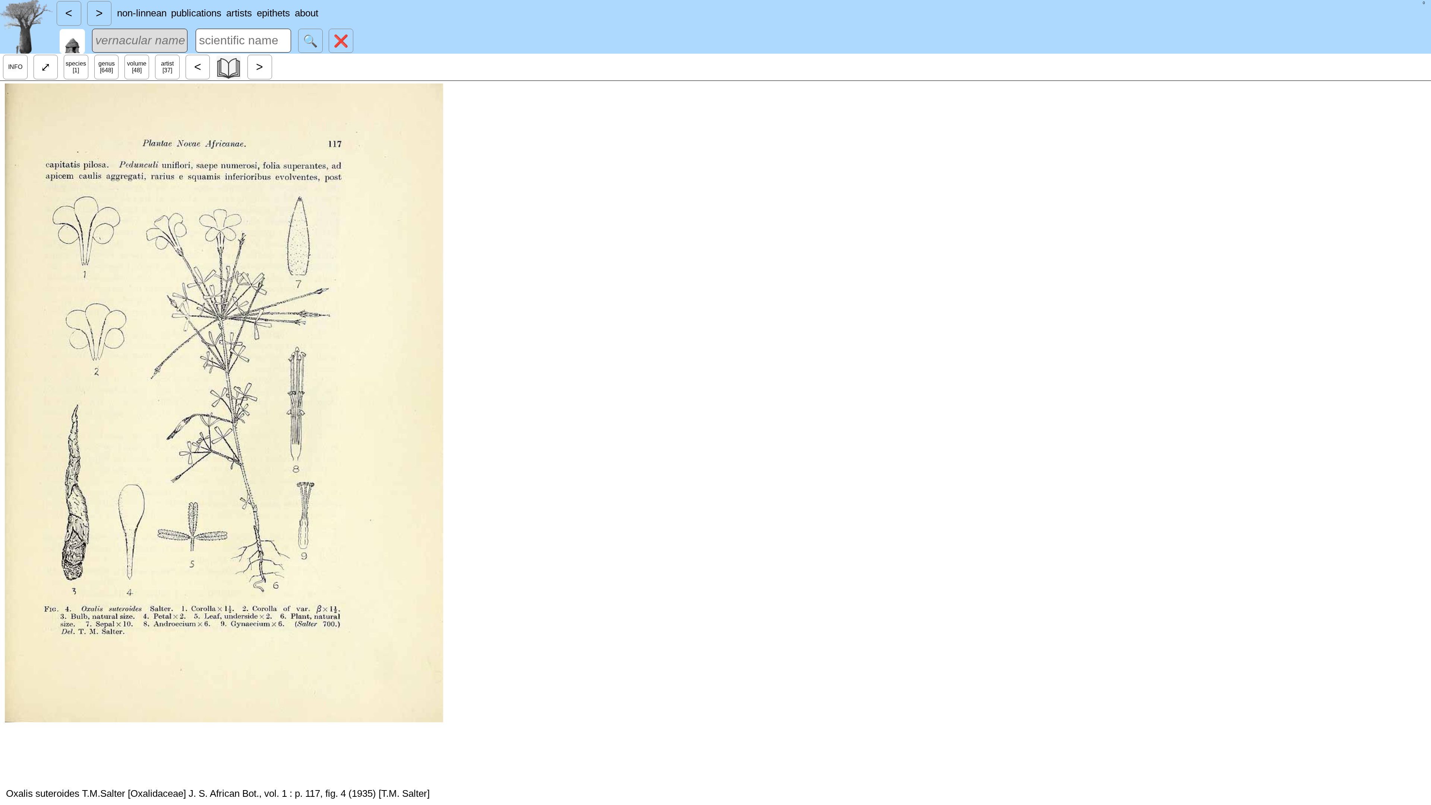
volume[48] (136, 66)
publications (196, 13)
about (306, 13)
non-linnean (142, 13)
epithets (273, 13)
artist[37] (167, 66)
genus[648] (106, 66)
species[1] (76, 66)
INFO (15, 67)
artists (239, 13)
